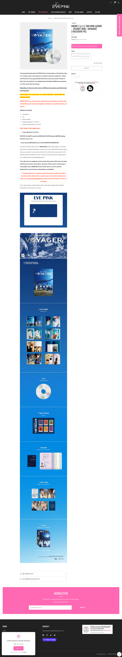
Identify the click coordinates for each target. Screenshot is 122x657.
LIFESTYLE (89, 12)
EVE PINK (97, 12)
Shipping (73, 39)
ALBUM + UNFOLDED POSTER (81, 58)
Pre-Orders (31, 12)
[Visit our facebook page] (43, 635)
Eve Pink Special (43, 12)
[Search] (110, 2)
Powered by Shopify (101, 654)
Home (23, 12)
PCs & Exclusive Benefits (58, 12)
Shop (70, 12)
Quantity (73, 74)
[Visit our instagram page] (47, 635)
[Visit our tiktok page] (51, 635)
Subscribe (82, 607)
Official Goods (79, 12)
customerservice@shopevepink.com (53, 631)
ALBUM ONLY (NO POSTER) (80, 54)
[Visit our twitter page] (55, 635)
